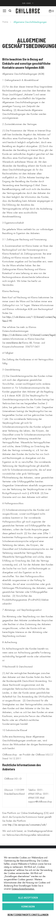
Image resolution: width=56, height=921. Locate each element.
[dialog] (28, 884)
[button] (28, 3)
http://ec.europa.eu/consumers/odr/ (27, 825)
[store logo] (28, 11)
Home (5, 22)
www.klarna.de (13, 343)
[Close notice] (47, 860)
